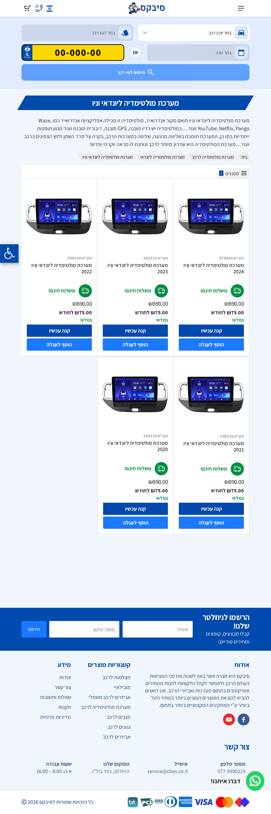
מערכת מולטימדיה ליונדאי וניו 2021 (213, 446)
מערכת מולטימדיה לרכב (213, 157)
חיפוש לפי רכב (131, 72)
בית (244, 157)
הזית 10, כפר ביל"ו (111, 771)
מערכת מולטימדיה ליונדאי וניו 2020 (137, 446)
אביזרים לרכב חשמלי (110, 697)
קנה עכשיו (211, 330)
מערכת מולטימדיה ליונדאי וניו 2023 (137, 268)
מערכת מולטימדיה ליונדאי (162, 157)
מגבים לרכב (119, 717)
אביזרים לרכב (117, 736)
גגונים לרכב (119, 726)
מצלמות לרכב (116, 677)
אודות (65, 677)
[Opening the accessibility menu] (9, 253)
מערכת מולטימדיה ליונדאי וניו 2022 (61, 268)
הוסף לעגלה (211, 344)
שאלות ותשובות (55, 697)
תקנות (64, 707)
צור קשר (63, 687)
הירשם (34, 629)
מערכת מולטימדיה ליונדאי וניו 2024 (213, 268)
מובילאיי (122, 687)
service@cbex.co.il (167, 771)
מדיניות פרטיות (55, 717)
